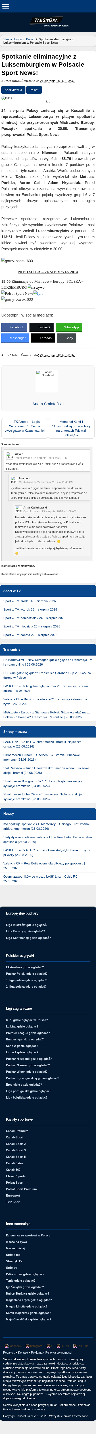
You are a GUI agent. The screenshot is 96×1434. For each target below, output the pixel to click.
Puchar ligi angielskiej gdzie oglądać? (32, 1078)
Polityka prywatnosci (58, 1352)
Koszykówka (13, 90)
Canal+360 (13, 1169)
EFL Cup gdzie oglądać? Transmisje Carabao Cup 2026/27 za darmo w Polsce (47, 675)
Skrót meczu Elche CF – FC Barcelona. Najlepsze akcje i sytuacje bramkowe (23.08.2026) (43, 797)
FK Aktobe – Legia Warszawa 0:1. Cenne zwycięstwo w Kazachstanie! (25, 426)
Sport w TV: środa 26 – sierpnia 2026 (29, 601)
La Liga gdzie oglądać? (22, 1026)
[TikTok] (63, 1346)
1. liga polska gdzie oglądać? (26, 980)
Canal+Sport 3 (16, 1150)
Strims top (13, 1254)
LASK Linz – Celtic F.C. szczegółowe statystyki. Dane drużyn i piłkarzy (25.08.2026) (46, 852)
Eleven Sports (15, 1176)
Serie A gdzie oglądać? (22, 1046)
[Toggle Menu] (5, 6)
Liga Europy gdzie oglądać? (25, 931)
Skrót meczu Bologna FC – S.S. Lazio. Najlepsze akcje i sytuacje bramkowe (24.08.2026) (42, 783)
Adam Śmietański (25, 81)
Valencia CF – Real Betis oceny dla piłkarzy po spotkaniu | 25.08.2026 (44, 866)
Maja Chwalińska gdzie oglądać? (28, 1319)
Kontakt (23, 1352)
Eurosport (13, 1195)
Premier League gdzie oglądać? (28, 1033)
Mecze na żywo (16, 1242)
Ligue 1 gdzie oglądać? (22, 1052)
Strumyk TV (14, 1261)
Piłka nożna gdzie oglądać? (25, 1274)
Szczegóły (38, 1409)
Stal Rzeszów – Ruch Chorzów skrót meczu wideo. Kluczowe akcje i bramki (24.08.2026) (46, 770)
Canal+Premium (17, 1131)
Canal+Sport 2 (16, 1144)
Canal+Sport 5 (16, 1156)
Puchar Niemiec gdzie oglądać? (28, 1065)
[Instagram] (34, 1346)
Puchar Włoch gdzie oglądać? (27, 1071)
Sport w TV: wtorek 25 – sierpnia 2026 (30, 609)
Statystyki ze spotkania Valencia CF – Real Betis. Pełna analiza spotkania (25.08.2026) (47, 839)
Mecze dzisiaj (15, 1248)
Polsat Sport (14, 1182)
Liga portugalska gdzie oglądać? (28, 1091)
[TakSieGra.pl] (48, 25)
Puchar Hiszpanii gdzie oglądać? (29, 1058)
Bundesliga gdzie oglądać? (25, 1039)
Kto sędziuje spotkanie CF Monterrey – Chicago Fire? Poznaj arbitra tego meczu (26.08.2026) (46, 826)
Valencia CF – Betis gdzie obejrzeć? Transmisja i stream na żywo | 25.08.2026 (45, 701)
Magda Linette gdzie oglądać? (27, 1306)
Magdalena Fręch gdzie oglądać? (29, 1300)
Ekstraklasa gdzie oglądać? (25, 967)
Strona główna (12, 39)
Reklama (36, 1352)
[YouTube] (80, 1346)
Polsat (30, 39)
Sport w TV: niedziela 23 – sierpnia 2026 (31, 626)
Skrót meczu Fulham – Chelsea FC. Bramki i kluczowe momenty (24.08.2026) (41, 757)
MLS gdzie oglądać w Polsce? (27, 1020)
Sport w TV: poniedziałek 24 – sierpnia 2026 (34, 618)
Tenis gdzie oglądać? (20, 1280)
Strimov (11, 1267)
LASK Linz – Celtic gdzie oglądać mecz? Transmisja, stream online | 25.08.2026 (45, 688)
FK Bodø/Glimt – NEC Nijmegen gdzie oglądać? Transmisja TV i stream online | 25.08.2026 (47, 662)
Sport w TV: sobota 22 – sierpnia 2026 (30, 635)
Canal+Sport (14, 1137)
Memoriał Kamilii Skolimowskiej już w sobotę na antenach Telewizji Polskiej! (71, 428)
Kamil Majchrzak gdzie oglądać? (28, 1313)
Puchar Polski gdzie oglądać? (27, 973)
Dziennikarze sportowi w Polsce (28, 1235)
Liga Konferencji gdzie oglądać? (28, 938)
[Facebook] (13, 1346)
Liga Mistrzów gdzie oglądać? (27, 925)
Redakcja (9, 1352)
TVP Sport (13, 1202)
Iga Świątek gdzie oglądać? (25, 1287)
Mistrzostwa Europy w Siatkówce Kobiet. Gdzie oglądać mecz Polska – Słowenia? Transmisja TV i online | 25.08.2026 (46, 715)
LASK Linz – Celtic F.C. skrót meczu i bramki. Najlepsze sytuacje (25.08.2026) (42, 744)
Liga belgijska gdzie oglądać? (27, 1097)
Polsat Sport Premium (21, 1189)
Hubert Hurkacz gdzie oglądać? (27, 1293)
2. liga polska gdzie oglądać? (26, 986)
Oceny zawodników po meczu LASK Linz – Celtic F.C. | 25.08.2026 (41, 879)
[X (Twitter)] (49, 1346)
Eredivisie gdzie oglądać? (24, 1084)
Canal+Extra (14, 1163)
